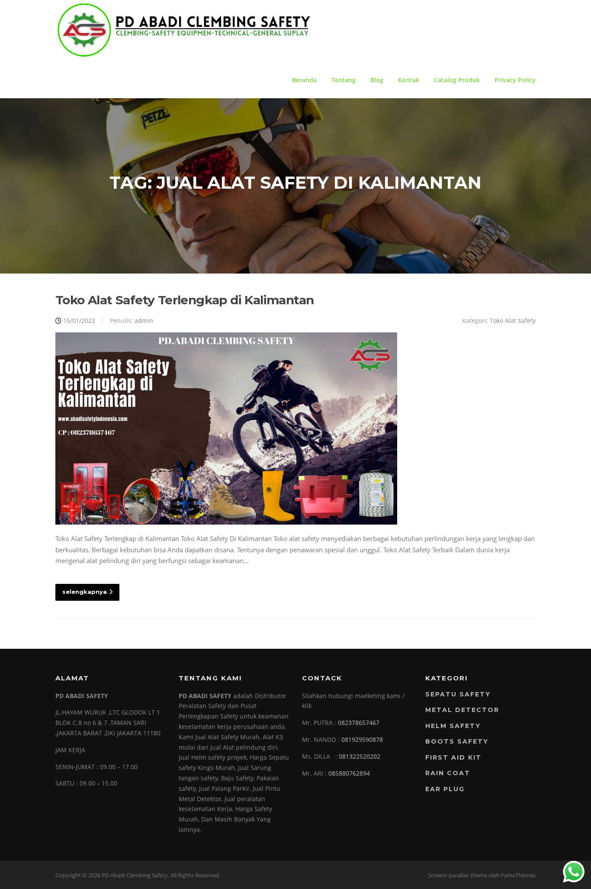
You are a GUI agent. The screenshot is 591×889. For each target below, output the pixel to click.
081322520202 (359, 756)
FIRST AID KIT (453, 757)
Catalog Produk (457, 80)
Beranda (304, 80)
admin (144, 320)
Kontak (408, 80)
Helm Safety (453, 726)
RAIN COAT (447, 773)
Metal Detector (462, 710)
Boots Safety (456, 741)
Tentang (343, 80)
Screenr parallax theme (457, 875)
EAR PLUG (445, 789)
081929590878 (362, 739)
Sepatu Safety (458, 694)
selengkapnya (84, 591)
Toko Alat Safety (513, 320)
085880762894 (349, 773)
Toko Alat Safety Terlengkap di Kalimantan (184, 300)
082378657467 (358, 722)
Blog (376, 80)
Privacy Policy (515, 80)
